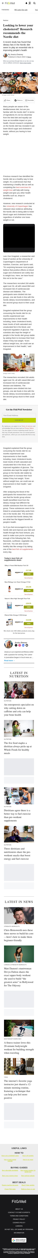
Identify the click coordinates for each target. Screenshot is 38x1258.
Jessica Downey (17, 54)
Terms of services (27, 426)
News (29, 57)
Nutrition (5, 20)
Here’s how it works (25, 63)
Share (8, 100)
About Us (19, 1209)
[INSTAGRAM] (20, 645)
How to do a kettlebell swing (10, 1155)
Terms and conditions (19, 1216)
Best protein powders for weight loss (28, 1171)
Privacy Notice (29, 428)
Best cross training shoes (10, 1176)
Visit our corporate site (27, 1249)
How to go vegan (28, 1159)
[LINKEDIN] (24, 645)
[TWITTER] (16, 645)
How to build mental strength (10, 1160)
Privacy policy (19, 1219)
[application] (19, 235)
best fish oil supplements (22, 549)
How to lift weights (28, 1155)
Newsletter (31, 100)
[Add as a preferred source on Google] (19, 1240)
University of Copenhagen (17, 206)
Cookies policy (19, 1222)
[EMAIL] (27, 645)
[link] (9, 572)
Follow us (19, 100)
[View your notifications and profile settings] (26, 3)
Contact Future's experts (19, 1212)
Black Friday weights (28, 1185)
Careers (19, 1226)
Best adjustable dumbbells (10, 1170)
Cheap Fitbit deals (10, 1189)
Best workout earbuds (28, 1176)
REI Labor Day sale (20, 10)
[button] (19, 571)
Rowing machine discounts (10, 1185)
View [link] (28, 574)
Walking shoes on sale (28, 1189)
